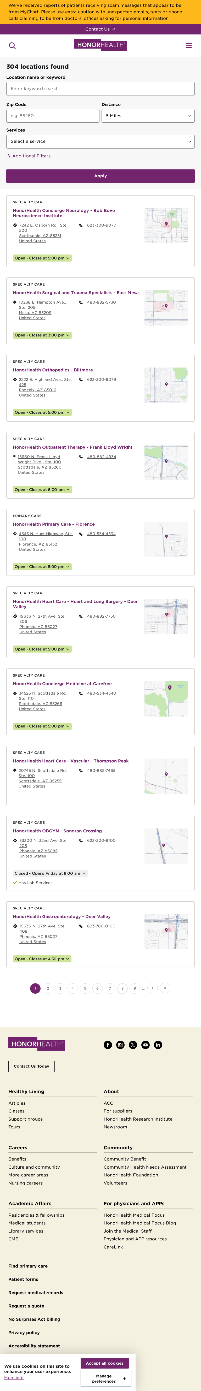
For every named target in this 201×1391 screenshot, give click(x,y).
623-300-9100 (101, 840)
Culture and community (34, 1167)
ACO (109, 1103)
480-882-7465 (101, 770)
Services (15, 130)
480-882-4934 (101, 456)
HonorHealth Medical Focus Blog (140, 1223)
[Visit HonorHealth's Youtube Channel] (145, 1045)
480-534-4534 (101, 533)
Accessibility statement (34, 1345)
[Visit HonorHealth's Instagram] (120, 1045)
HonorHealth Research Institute (138, 1119)
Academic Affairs (29, 1203)
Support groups (25, 1119)
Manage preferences (104, 1378)
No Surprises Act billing (34, 1319)
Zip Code (16, 104)
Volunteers (115, 1183)
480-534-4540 (101, 693)
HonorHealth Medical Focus (134, 1215)
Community (118, 1147)
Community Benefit (125, 1159)
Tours (14, 1126)
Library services (25, 1231)
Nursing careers (25, 1183)
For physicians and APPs (134, 1203)
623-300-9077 (101, 225)
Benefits (17, 1159)
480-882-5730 (101, 302)
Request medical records (35, 1292)
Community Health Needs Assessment (145, 1167)
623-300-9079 (101, 379)
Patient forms (23, 1279)
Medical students (27, 1223)
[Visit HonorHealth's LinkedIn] (158, 1045)
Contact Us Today (31, 1066)
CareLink (113, 1247)
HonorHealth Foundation (131, 1175)
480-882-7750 (101, 616)
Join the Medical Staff (128, 1231)
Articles (16, 1103)
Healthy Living (26, 1091)
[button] (100, 156)
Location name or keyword (35, 77)
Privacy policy (24, 1332)
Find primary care (28, 1266)
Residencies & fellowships (36, 1215)
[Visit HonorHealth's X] (133, 1045)
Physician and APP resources (135, 1238)
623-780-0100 (101, 926)
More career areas (28, 1175)
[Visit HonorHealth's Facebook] (108, 1045)
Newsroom (115, 1126)
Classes (16, 1111)
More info (14, 1377)
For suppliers (118, 1111)
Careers (17, 1147)
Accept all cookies (105, 1363)
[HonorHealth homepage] (100, 46)
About (111, 1091)
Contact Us (97, 29)
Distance (111, 104)
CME (13, 1238)
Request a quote (26, 1306)
